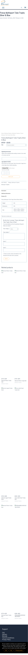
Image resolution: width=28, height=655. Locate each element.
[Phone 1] (19, 3)
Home (2, 133)
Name (4, 241)
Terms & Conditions (8, 638)
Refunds (4, 636)
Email (4, 247)
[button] (21, 8)
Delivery (4, 634)
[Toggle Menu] (3, 7)
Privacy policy (19, 650)
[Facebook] (21, 3)
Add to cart (10, 176)
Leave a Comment (3, 18)
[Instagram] (26, 3)
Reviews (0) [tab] (3, 196)
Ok (6, 650)
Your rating (6, 228)
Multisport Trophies (16, 133)
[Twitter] (23, 3)
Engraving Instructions (6, 151)
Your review (6, 232)
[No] (26, 647)
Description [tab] (3, 190)
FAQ (3, 633)
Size (2, 145)
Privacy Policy (6, 640)
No (11, 650)
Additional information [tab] (5, 193)
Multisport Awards (8, 133)
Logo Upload (6, 161)
